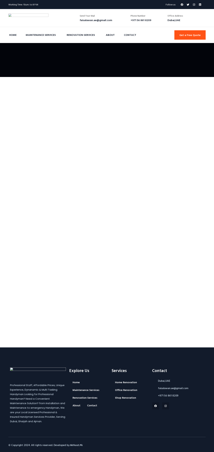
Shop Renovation (125, 398)
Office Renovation (126, 390)
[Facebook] (181, 4)
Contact (130, 35)
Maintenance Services (41, 35)
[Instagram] (165, 405)
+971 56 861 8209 (168, 395)
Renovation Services (81, 35)
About (110, 35)
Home (13, 35)
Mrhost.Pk (76, 445)
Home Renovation (126, 382)
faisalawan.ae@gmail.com (173, 388)
